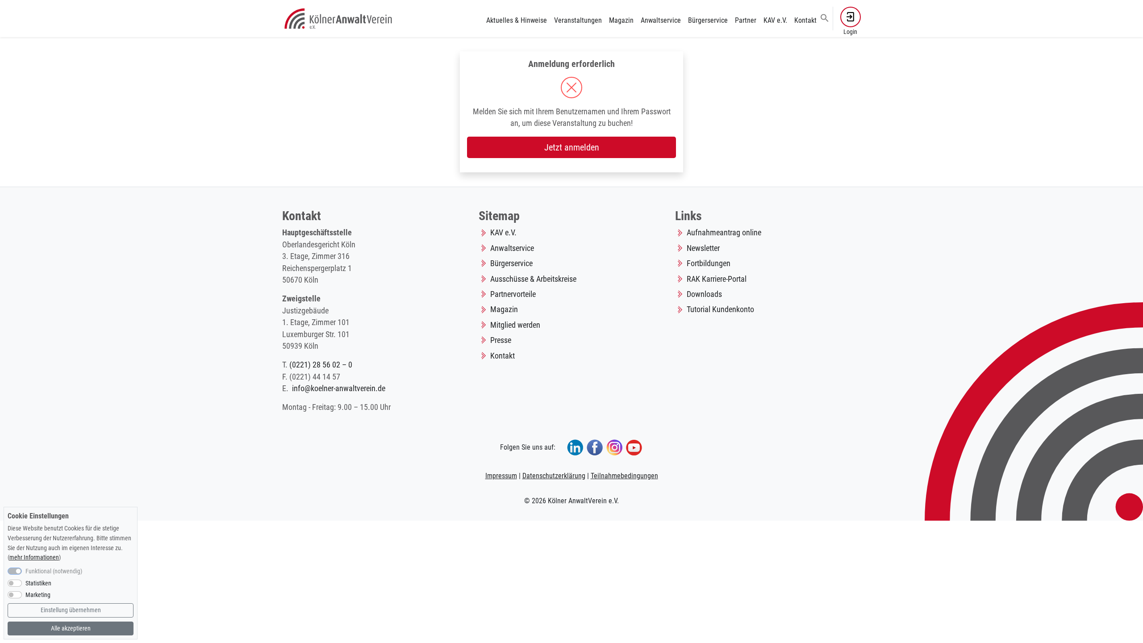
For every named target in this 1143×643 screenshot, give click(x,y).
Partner (745, 20)
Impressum (501, 476)
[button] (824, 17)
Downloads (704, 294)
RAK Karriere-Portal (717, 279)
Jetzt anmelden (571, 147)
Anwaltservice (661, 20)
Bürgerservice (708, 20)
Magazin (621, 20)
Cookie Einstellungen (38, 516)
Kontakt (805, 20)
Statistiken (38, 583)
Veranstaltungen (578, 20)
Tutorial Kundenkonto (720, 309)
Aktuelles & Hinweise (516, 20)
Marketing (37, 595)
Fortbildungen (708, 263)
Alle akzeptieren (71, 628)
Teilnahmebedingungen (624, 476)
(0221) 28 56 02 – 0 (320, 364)
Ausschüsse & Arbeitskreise (533, 279)
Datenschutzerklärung (553, 476)
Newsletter (703, 248)
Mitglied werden (515, 325)
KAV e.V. (775, 20)
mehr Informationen (34, 557)
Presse (500, 340)
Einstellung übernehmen (71, 610)
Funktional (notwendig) (53, 572)
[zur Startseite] (339, 18)
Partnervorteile (513, 294)
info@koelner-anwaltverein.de (338, 388)
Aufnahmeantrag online (724, 232)
